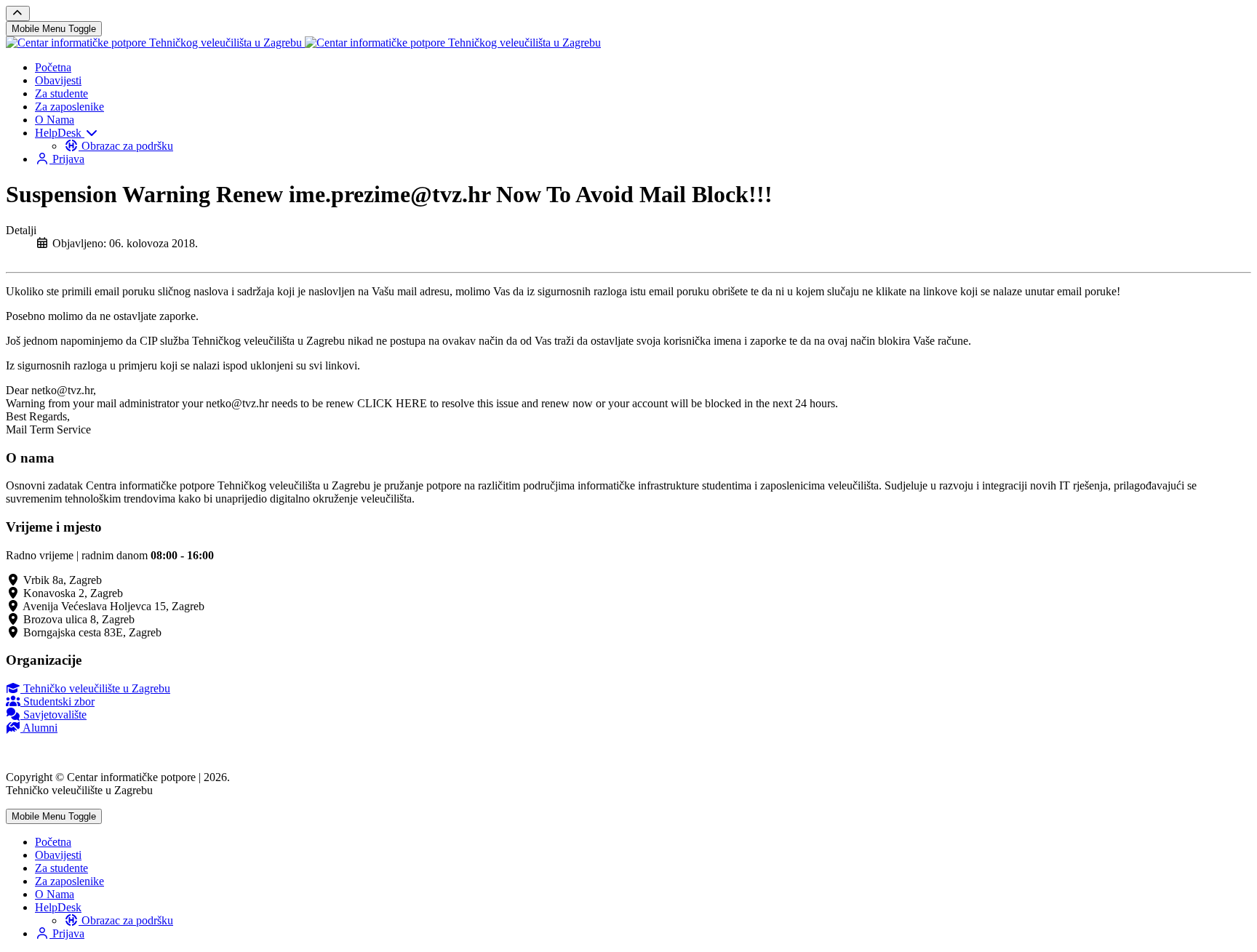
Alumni (38, 727)
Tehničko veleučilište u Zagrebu (95, 688)
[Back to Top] (18, 13)
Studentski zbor (57, 701)
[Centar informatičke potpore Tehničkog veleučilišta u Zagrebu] (303, 42)
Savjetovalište (53, 714)
